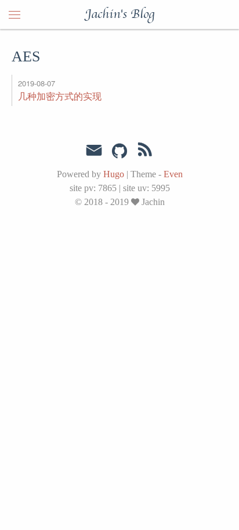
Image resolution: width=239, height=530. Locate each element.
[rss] (145, 151)
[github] (119, 151)
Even (173, 174)
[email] (94, 150)
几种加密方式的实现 (60, 96)
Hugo (113, 174)
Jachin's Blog (119, 14)
